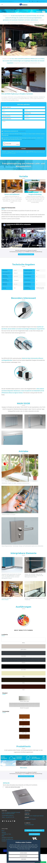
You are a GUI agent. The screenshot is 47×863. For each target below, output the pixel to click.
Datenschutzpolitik (22, 131)
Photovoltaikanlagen (29, 824)
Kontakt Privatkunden (6, 840)
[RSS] (7, 821)
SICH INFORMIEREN (34, 834)
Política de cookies (21, 848)
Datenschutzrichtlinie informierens (15, 135)
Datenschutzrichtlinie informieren (28, 139)
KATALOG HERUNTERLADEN (12, 787)
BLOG (3, 830)
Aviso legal (28, 848)
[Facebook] (5, 821)
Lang (34, 1)
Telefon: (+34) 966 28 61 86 (8, 817)
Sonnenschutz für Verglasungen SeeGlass (34, 815)
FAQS (3, 835)
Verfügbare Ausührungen (7, 837)
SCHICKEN (23, 148)
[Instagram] (14, 821)
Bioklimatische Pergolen (30, 819)
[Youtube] (9, 821)
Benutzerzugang (42, 1)
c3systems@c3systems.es (8, 815)
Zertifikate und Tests (6, 834)
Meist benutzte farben (23, 630)
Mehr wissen (23, 767)
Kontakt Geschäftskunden (7, 839)
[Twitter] (3, 821)
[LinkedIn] (11, 821)
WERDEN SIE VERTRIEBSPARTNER (34, 830)
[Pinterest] (13, 821)
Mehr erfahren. (5, 599)
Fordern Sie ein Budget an (7, 1)
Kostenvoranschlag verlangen (26, 254)
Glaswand (27, 812)
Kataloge (4, 832)
